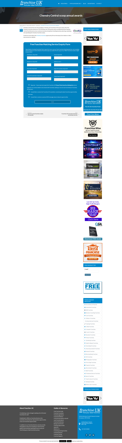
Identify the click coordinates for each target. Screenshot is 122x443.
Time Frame (59, 76)
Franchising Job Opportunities (60, 430)
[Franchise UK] (31, 3)
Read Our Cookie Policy (77, 441)
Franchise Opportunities (59, 425)
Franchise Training (58, 434)
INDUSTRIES (64, 3)
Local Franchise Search (59, 420)
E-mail (86, 269)
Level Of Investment (34, 75)
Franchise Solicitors (58, 432)
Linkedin (93, 435)
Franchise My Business (59, 422)
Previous (85, 38)
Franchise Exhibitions (58, 416)
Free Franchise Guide (58, 411)
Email (58, 54)
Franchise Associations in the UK (61, 418)
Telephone (32, 61)
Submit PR (56, 427)
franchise (43, 35)
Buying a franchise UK (58, 423)
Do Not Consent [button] (63, 441)
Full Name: (32, 54)
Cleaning (38, 25)
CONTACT (99, 3)
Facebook (86, 435)
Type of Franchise (61, 68)
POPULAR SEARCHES (75, 3)
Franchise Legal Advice (59, 415)
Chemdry (39, 35)
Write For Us (56, 429)
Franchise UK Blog (30, 25)
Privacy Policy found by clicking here (64, 85)
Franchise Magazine (58, 436)
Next (100, 38)
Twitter (90, 435)
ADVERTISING (91, 3)
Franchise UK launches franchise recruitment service (69, 114)
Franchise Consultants (59, 413)
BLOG (84, 3)
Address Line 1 (57, 61)
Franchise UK (23, 25)
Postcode (32, 68)
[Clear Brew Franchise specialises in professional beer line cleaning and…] (92, 38)
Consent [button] (69, 441)
